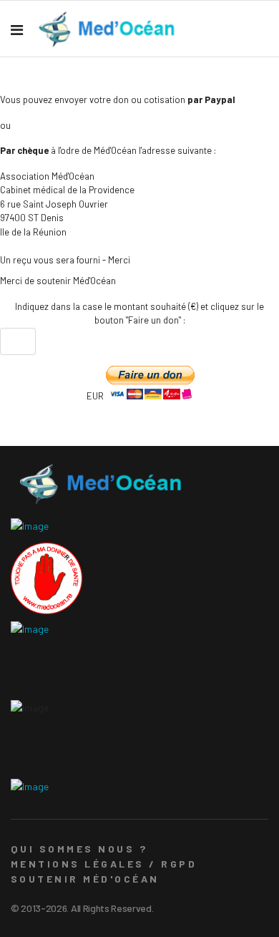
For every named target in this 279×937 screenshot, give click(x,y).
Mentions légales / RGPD (104, 864)
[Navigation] (17, 29)
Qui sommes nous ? (79, 849)
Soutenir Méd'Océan (85, 879)
